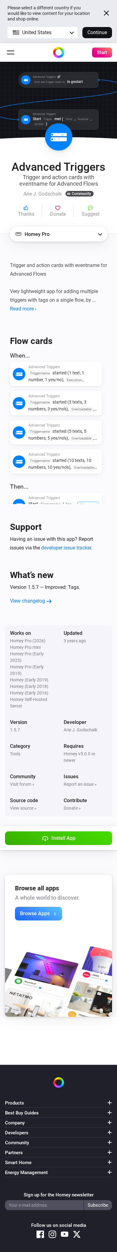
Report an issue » (80, 784)
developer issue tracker (66, 548)
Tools (15, 753)
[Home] (58, 52)
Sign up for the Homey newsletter (59, 1195)
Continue (97, 32)
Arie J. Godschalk (80, 729)
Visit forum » (22, 784)
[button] (42, 32)
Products (14, 1103)
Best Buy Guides (22, 1113)
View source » (23, 808)
